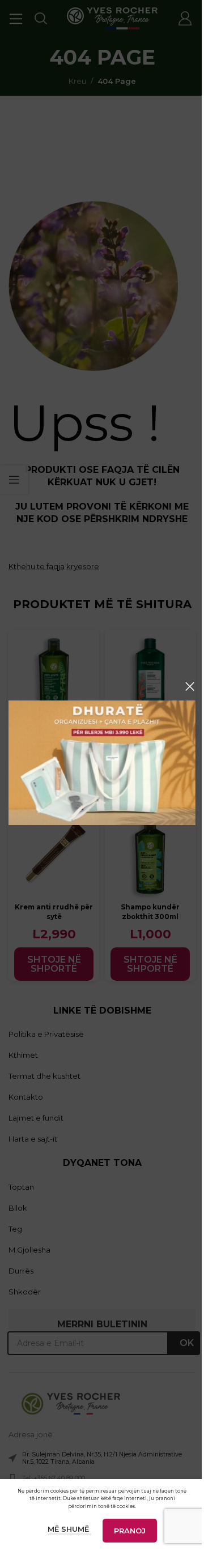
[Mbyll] (190, 686)
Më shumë (69, 1528)
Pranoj (130, 1530)
